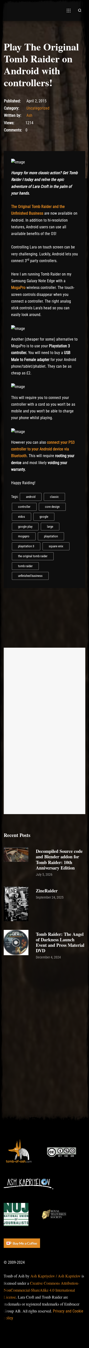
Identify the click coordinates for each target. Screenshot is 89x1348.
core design (52, 507)
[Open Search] (79, 10)
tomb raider (25, 566)
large (50, 526)
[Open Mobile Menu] (68, 10)
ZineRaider (47, 890)
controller (24, 507)
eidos (21, 516)
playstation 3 (26, 546)
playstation (51, 536)
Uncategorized (37, 108)
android (30, 497)
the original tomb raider (32, 556)
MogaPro (18, 287)
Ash (29, 115)
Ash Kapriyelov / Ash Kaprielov (55, 1275)
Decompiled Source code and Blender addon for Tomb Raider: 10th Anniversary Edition (59, 859)
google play (25, 526)
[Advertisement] (44, 1015)
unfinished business (30, 576)
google (44, 516)
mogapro (23, 536)
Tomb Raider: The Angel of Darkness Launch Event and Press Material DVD (60, 942)
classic (54, 497)
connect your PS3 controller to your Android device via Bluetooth (43, 449)
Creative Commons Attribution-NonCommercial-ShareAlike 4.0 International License (41, 1290)
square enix (56, 546)
